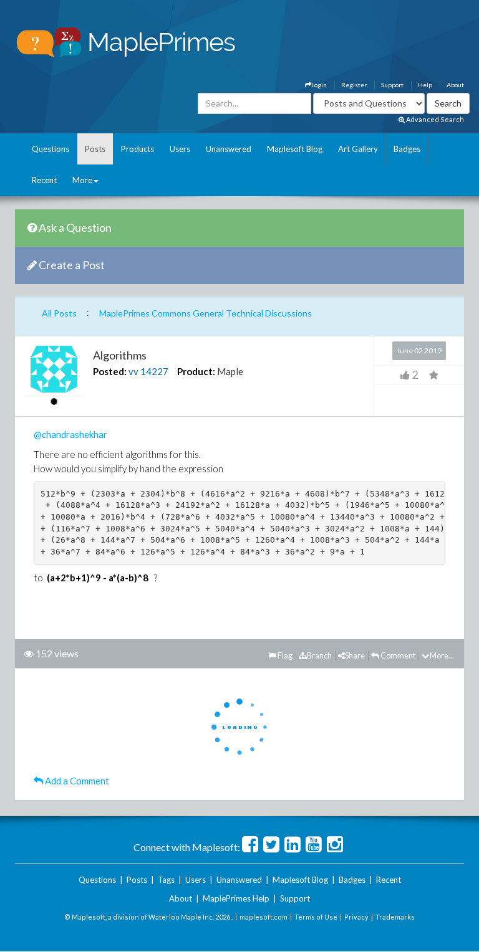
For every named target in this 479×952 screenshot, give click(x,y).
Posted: (110, 371)
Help (425, 84)
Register (354, 84)
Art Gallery (358, 149)
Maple (230, 371)
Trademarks (395, 917)
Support (392, 84)
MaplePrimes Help (236, 898)
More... (442, 655)
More (82, 180)
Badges (407, 149)
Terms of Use (315, 917)
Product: (196, 371)
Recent (44, 180)
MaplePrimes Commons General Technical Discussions (205, 313)
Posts (95, 149)
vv (133, 371)
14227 (154, 371)
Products (137, 149)
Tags (166, 880)
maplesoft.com (264, 917)
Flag (284, 655)
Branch (319, 655)
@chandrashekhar (70, 434)
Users (180, 149)
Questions (50, 149)
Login (319, 84)
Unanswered (228, 149)
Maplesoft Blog (294, 149)
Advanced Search (434, 119)
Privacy (356, 917)
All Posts (59, 313)
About (455, 84)
